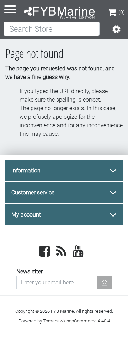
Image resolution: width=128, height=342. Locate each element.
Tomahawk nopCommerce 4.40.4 (76, 321)
